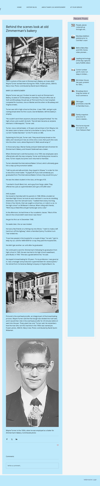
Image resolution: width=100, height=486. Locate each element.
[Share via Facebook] (7, 439)
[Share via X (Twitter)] (12, 439)
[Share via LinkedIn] (16, 439)
